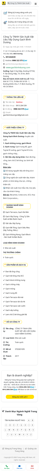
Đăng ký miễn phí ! (20, 397)
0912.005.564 (7, 389)
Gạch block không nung (15, 280)
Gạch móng (10, 289)
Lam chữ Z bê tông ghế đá (16, 314)
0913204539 (10, 57)
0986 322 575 (17, 60)
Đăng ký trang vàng (20, 12)
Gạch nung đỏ (11, 293)
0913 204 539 (21, 105)
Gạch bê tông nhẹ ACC (15, 276)
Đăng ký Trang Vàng (13, 448)
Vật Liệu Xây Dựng (13, 223)
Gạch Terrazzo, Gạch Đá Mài (17, 212)
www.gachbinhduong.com (18, 67)
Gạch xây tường (12, 310)
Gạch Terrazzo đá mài (14, 297)
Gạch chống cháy (13, 284)
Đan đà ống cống (13, 271)
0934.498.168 (24, 387)
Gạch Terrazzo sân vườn (15, 306)
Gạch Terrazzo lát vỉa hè (15, 301)
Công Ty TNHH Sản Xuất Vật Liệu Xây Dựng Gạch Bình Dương (18, 3)
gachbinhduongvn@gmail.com (17, 64)
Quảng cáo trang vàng (20, 22)
